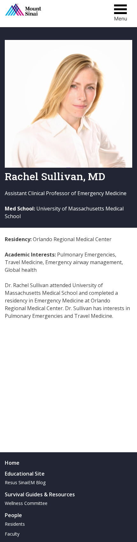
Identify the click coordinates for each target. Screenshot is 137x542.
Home (12, 462)
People (13, 515)
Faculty (12, 534)
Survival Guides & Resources (40, 494)
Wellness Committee (26, 503)
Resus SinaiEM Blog (25, 482)
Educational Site (25, 473)
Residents (15, 524)
